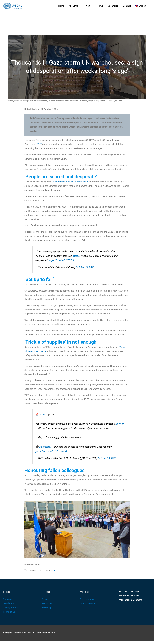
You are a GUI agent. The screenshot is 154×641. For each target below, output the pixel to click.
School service (87, 603)
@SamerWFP (46, 446)
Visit (87, 6)
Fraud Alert (8, 603)
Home (61, 6)
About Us (73, 6)
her (55, 570)
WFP (39, 144)
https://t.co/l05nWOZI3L (62, 260)
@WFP (120, 423)
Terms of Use (10, 612)
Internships (47, 607)
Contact (127, 6)
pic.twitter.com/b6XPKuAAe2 (51, 451)
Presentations (87, 599)
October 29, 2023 (85, 267)
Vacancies (113, 6)
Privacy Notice (10, 607)
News (100, 6)
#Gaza (76, 255)
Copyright (8, 599)
